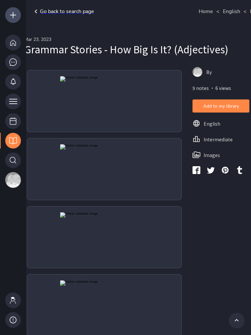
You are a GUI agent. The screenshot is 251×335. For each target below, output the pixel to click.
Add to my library (221, 106)
